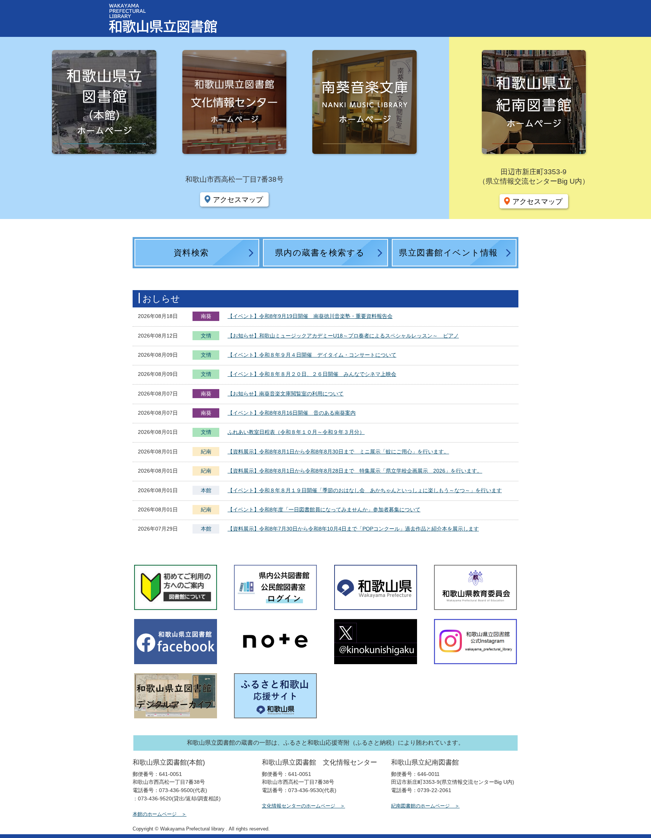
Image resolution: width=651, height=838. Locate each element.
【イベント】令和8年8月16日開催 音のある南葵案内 (292, 413)
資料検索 (191, 252)
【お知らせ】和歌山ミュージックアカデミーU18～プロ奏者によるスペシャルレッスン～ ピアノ (343, 336)
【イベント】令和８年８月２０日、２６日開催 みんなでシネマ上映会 (312, 374)
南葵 (206, 316)
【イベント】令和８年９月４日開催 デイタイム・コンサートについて (312, 355)
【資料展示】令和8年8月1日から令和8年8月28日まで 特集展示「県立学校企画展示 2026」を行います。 (355, 471)
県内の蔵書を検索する (320, 252)
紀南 (206, 452)
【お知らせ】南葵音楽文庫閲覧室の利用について (286, 394)
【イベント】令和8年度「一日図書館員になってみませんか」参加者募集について (324, 509)
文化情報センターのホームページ (298, 806)
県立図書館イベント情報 (448, 252)
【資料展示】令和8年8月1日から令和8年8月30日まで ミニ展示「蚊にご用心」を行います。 (338, 452)
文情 (206, 336)
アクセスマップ (238, 199)
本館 (206, 490)
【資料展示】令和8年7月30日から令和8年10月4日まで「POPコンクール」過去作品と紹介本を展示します (353, 529)
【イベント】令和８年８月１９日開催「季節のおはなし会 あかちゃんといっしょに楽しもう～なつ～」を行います (365, 490)
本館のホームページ (155, 814)
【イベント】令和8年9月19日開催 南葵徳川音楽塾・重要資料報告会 (310, 316)
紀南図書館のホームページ (420, 806)
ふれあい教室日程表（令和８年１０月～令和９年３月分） (296, 432)
